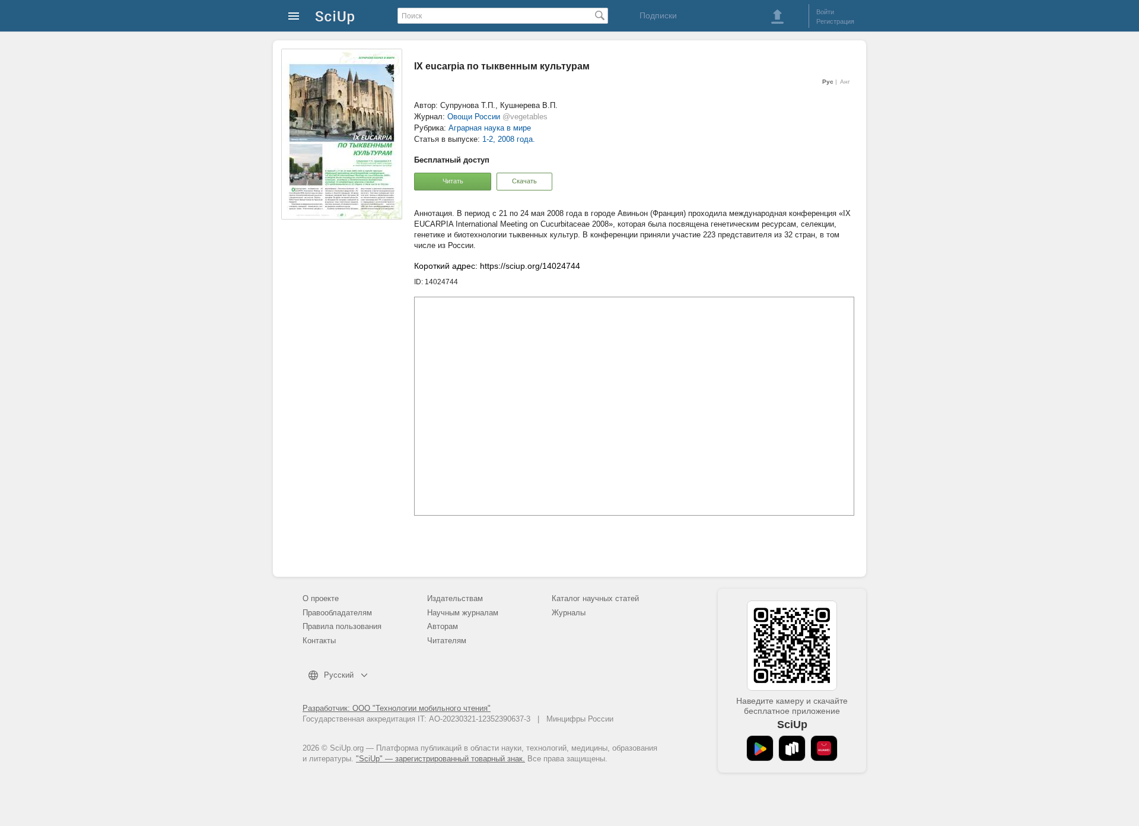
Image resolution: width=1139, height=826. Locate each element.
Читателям (446, 640)
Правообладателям (337, 612)
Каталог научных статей (595, 598)
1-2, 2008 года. (508, 139)
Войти (825, 11)
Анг (845, 81)
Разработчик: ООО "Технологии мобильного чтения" (397, 708)
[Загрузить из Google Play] (760, 748)
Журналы (569, 612)
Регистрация (835, 21)
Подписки (658, 15)
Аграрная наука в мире (489, 127)
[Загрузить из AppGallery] (824, 748)
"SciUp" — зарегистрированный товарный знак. (440, 758)
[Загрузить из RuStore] (792, 748)
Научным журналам (462, 612)
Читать (453, 181)
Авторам (442, 626)
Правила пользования (342, 626)
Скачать (524, 181)
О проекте (321, 598)
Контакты (319, 640)
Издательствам (455, 598)
